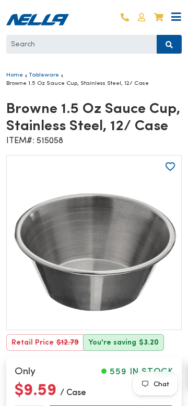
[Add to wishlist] (170, 166)
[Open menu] (176, 17)
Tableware (44, 74)
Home (14, 74)
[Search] (169, 44)
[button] (141, 17)
